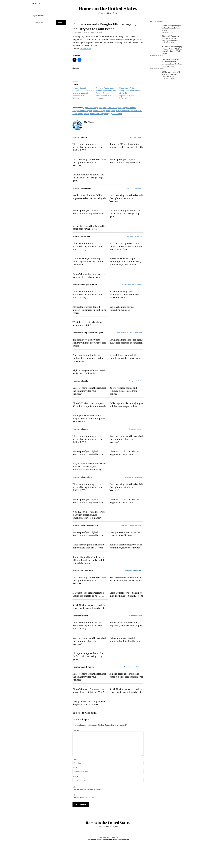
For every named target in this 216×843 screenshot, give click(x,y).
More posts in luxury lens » (134, 477)
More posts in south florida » (134, 667)
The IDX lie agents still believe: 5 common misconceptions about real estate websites (172, 62)
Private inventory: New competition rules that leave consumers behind (124, 294)
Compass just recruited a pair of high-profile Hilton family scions (126, 594)
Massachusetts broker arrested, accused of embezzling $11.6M (88, 594)
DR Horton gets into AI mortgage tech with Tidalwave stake (171, 74)
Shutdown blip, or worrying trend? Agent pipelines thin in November (88, 261)
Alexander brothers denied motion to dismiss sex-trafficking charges (89, 309)
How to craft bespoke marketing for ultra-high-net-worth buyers (126, 579)
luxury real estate (123, 110)
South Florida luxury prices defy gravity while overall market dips (89, 607)
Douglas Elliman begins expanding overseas (122, 308)
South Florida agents (99, 113)
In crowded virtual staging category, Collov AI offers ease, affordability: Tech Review (125, 261)
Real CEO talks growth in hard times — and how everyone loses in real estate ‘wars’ (126, 246)
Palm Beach (136, 110)
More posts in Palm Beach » (134, 570)
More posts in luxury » (136, 429)
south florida (83, 113)
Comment (75, 730)
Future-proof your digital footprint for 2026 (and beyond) (125, 161)
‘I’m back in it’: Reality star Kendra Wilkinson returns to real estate (89, 342)
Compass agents (115, 107)
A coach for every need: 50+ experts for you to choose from (125, 356)
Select (74, 113)
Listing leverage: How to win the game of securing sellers (89, 227)
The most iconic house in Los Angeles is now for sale (124, 453)
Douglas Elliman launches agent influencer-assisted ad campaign (126, 341)
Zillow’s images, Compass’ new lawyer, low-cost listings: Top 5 (88, 691)
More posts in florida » (136, 381)
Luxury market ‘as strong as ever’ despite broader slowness (89, 703)
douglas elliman (129, 107)
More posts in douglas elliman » (133, 284)
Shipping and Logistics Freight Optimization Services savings (108, 840)
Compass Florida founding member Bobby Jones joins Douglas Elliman (106, 90)
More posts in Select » (136, 616)
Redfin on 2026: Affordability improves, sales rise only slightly (126, 145)
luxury (102, 110)
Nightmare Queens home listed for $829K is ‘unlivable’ (88, 372)
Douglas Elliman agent (82, 110)
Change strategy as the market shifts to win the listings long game (88, 177)
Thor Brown (117, 113)
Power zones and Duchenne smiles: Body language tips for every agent (87, 357)
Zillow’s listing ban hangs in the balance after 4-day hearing (88, 275)
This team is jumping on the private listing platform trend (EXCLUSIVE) (87, 146)
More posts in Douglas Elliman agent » (130, 333)
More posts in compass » (135, 236)
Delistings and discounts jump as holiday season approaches (126, 405)
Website (75, 776)
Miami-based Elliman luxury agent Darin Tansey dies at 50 (129, 90)
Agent (85, 107)
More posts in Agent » (136, 137)
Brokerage (93, 107)
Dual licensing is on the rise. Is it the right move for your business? (89, 162)
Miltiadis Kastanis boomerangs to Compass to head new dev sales (82, 90)
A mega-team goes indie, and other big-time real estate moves (126, 675)
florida (95, 110)
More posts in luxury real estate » (132, 525)
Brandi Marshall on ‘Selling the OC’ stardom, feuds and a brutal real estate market (88, 559)
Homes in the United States (108, 8)
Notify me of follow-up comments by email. (87, 789)
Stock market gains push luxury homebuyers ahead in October (88, 546)
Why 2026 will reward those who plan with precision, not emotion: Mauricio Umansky (89, 466)
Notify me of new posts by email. (83, 798)
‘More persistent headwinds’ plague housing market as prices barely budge (88, 418)
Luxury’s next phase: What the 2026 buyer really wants (125, 534)
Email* (74, 768)
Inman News (85, 48)
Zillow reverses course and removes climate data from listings (123, 390)
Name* (74, 759)
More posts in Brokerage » (135, 188)
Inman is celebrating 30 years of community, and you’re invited (126, 546)
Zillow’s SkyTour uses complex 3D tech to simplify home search (89, 405)
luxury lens (110, 110)
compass (102, 107)
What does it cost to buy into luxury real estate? (87, 324)
